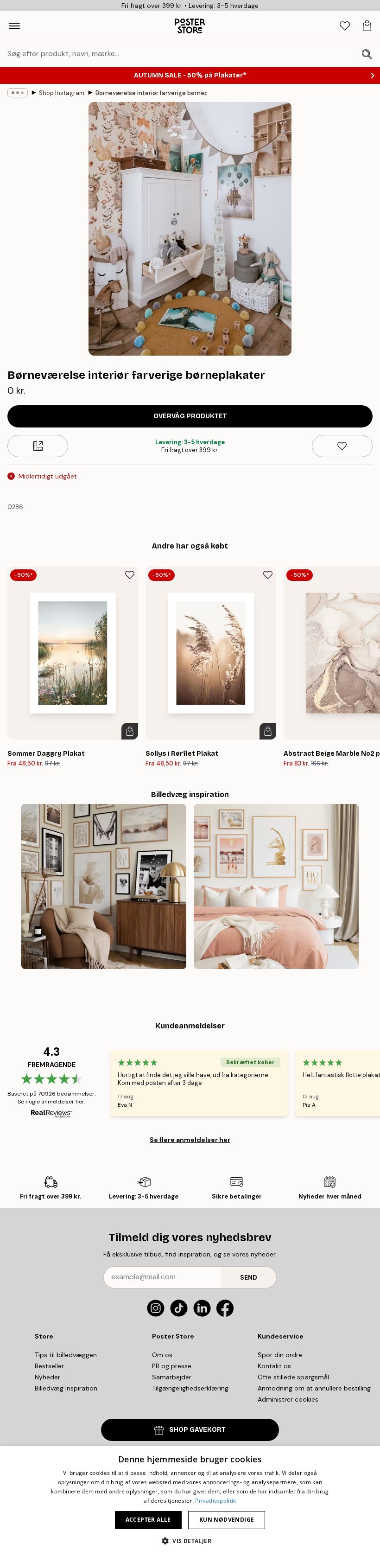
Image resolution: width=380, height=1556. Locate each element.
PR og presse (171, 1366)
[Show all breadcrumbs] (17, 92)
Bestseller (49, 1366)
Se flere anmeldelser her (190, 1139)
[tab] (345, 26)
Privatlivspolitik (215, 1501)
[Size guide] (37, 446)
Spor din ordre (280, 1355)
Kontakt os (274, 1366)
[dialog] (190, 1501)
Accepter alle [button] (148, 1520)
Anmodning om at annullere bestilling (314, 1388)
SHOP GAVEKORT (197, 1430)
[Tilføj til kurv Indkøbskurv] (129, 731)
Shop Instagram (61, 93)
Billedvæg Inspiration (66, 1388)
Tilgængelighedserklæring (190, 1388)
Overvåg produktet (190, 416)
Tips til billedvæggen (66, 1355)
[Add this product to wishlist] (342, 446)
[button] (190, 1540)
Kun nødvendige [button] (226, 1520)
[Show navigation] (14, 26)
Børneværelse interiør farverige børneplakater (151, 93)
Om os (162, 1355)
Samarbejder (171, 1377)
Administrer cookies (288, 1399)
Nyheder (47, 1377)
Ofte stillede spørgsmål (293, 1377)
